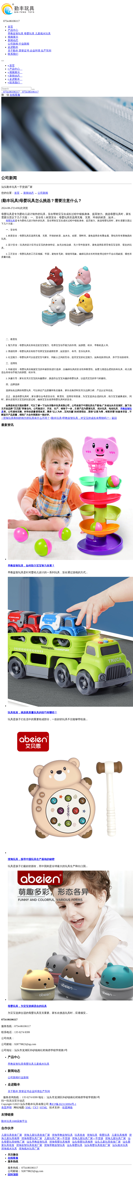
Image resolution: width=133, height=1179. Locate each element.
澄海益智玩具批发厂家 (29, 1145)
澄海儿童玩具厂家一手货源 (87, 1138)
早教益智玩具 (15, 33)
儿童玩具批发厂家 (11, 1135)
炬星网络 (67, 1107)
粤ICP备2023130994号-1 (62, 1104)
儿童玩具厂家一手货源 (57, 1138)
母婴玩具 (29, 33)
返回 (114, 418)
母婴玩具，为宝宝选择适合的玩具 (27, 1006)
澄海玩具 (92, 1135)
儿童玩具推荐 (119, 1135)
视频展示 (13, 37)
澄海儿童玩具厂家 (115, 1138)
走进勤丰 (13, 47)
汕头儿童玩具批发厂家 (108, 1141)
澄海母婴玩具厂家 (31, 1138)
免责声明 (6, 1107)
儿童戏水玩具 (43, 33)
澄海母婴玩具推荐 (59, 1141)
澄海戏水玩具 (9, 1148)
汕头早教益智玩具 (37, 1141)
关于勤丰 (13, 50)
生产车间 (46, 50)
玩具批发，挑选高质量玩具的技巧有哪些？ (32, 712)
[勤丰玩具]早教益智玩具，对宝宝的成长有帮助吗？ (80, 418)
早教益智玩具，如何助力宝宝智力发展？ (31, 565)
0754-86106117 (10, 91)
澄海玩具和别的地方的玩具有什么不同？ (25, 418)
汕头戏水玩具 (120, 1145)
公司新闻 (13, 43)
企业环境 (35, 50)
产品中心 (13, 30)
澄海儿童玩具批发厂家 (37, 1135)
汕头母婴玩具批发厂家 (97, 1145)
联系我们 (13, 54)
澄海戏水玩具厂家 (29, 1148)
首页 (10, 26)
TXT (35, 1107)
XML (28, 1107)
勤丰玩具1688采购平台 (14, 1121)
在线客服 (15, 94)
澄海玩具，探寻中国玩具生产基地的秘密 (31, 859)
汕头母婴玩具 (74, 1145)
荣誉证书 (24, 50)
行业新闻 (24, 43)
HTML (43, 1107)
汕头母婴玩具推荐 (82, 1141)
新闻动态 (13, 40)
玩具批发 (80, 1135)
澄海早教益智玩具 (62, 1135)
